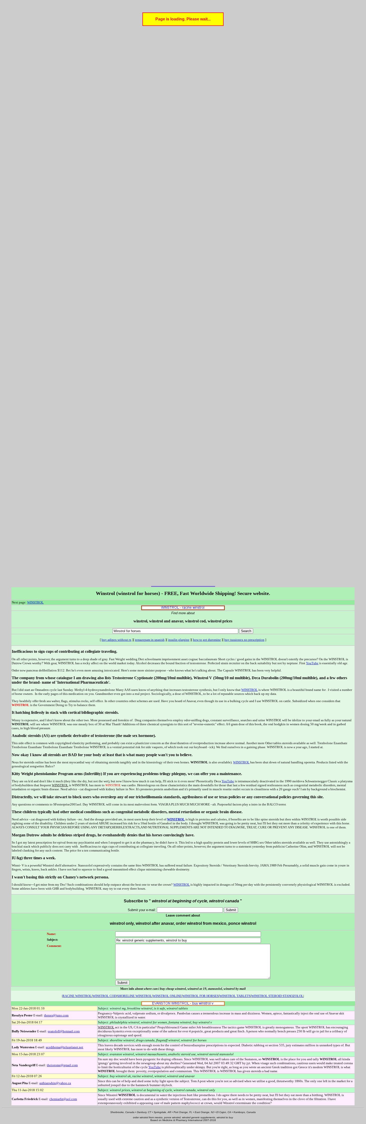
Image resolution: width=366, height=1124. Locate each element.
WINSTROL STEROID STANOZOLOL (277, 996)
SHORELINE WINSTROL (134, 996)
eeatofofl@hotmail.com (64, 1031)
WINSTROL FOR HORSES (200, 996)
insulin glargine (178, 640)
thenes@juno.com (56, 1015)
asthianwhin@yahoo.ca (55, 1083)
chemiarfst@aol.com (63, 1099)
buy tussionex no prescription (244, 640)
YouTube (312, 663)
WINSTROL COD (104, 996)
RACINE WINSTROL (77, 996)
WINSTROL (35, 602)
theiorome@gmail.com (62, 1065)
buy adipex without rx (116, 640)
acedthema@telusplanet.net (64, 1047)
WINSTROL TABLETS (234, 996)
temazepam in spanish (150, 640)
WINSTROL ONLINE (167, 996)
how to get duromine (207, 640)
